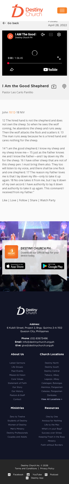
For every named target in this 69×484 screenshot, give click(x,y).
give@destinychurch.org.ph (38, 345)
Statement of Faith (17, 383)
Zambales (52, 395)
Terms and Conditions (26, 468)
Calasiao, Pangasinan (51, 391)
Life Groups (17, 367)
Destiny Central (51, 371)
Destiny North (52, 363)
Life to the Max (51, 425)
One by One (52, 416)
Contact (17, 399)
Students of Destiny (17, 421)
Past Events (17, 371)
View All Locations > (51, 399)
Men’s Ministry (17, 429)
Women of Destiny (17, 425)
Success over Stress (52, 433)
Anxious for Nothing (52, 421)
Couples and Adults (17, 437)
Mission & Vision (17, 375)
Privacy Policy (47, 468)
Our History (17, 391)
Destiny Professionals (17, 433)
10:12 (12, 112)
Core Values (17, 379)
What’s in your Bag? (52, 429)
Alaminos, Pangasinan (51, 387)
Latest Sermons (17, 363)
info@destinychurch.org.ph (38, 342)
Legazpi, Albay (51, 379)
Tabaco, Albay (52, 375)
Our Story (17, 387)
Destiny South (52, 367)
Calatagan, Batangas (52, 383)
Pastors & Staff (17, 395)
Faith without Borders (52, 445)
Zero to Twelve (17, 416)
